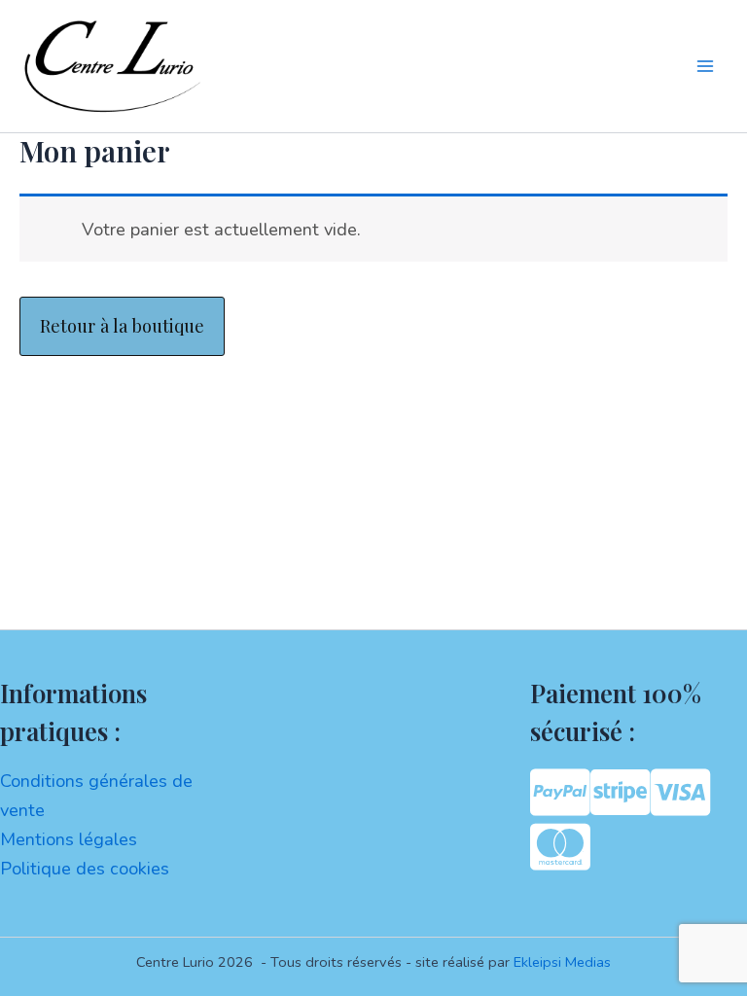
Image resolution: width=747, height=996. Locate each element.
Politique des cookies (84, 868)
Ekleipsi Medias (562, 962)
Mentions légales (68, 839)
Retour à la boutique (122, 325)
